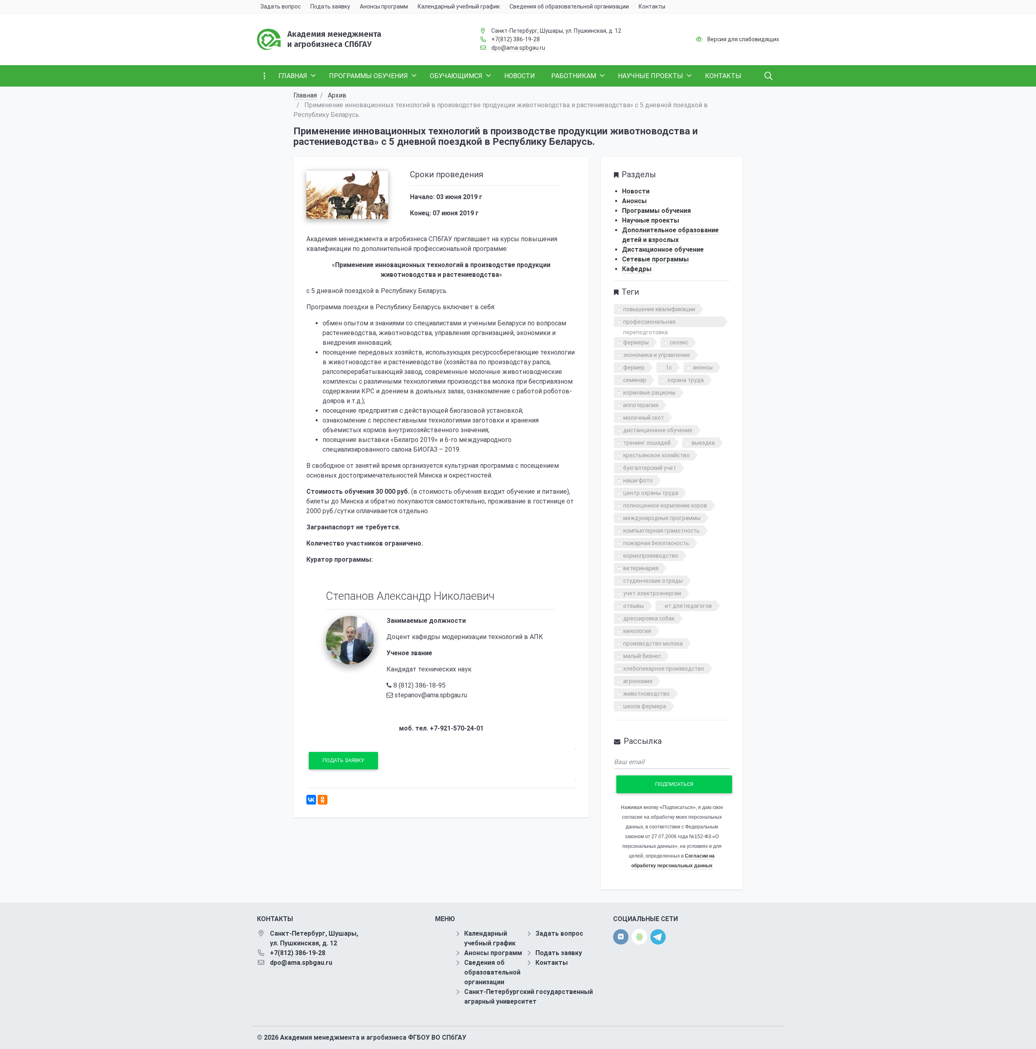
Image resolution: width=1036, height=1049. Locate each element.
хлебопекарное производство (663, 668)
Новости (636, 191)
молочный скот (643, 417)
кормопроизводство (650, 555)
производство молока (653, 643)
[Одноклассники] (322, 800)
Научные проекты (650, 220)
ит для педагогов (688, 606)
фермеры (636, 342)
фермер (634, 367)
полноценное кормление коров (665, 505)
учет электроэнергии (652, 593)
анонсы (703, 367)
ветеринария (640, 568)
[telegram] (658, 936)
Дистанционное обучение (663, 249)
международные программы (662, 518)
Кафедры (637, 269)
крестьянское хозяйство (656, 455)
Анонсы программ (493, 953)
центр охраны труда (650, 493)
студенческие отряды (653, 581)
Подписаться (674, 784)
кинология (637, 631)
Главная (305, 95)
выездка (703, 443)
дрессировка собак (649, 618)
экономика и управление (656, 355)
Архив (337, 95)
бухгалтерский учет (649, 468)
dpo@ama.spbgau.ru (518, 48)
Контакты (551, 962)
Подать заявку (343, 760)
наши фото (638, 480)
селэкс (679, 342)
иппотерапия (640, 405)
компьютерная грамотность (661, 530)
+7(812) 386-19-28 (515, 39)
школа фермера (644, 706)
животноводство (646, 693)
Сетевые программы (655, 259)
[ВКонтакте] (311, 800)
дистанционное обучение (657, 430)
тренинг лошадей (647, 443)
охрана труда (685, 380)
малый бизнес (642, 656)
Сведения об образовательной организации (492, 972)
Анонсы (634, 201)
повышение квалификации (659, 309)
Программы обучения (656, 210)
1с (669, 367)
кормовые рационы (649, 392)
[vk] (620, 937)
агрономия (637, 681)
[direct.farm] (639, 937)
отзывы (633, 606)
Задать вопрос (559, 933)
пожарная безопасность (656, 543)
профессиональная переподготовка (649, 323)
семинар (634, 380)
